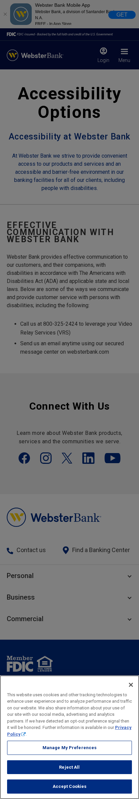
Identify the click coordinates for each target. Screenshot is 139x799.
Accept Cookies (70, 786)
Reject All (69, 767)
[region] (69, 737)
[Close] (130, 684)
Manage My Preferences (70, 747)
